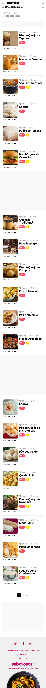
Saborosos (11, 95)
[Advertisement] (23, 24)
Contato (23, 658)
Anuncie (23, 654)
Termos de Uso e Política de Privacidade (23, 650)
